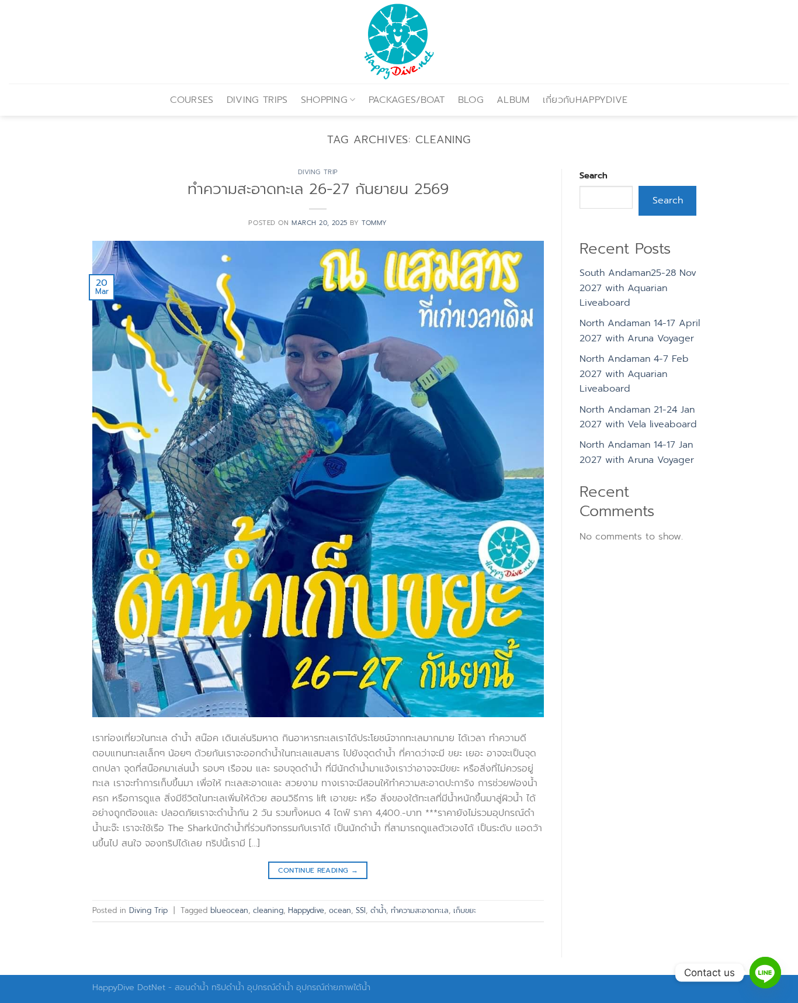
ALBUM (513, 100)
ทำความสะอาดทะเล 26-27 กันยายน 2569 (318, 189)
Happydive (306, 910)
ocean (340, 910)
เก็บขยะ (464, 910)
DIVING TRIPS (257, 100)
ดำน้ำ (378, 910)
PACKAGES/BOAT (407, 100)
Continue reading (318, 870)
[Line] (765, 972)
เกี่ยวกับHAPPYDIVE (585, 100)
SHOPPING (324, 100)
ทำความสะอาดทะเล (420, 910)
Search (594, 175)
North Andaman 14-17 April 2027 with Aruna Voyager (640, 330)
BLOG (471, 100)
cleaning (268, 910)
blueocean (229, 910)
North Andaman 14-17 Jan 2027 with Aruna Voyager (637, 452)
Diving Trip (318, 172)
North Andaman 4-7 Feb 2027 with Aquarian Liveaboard (634, 374)
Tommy (374, 223)
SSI (361, 910)
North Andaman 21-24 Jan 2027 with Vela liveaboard (638, 417)
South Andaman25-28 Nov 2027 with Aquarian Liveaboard (638, 288)
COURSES (191, 100)
